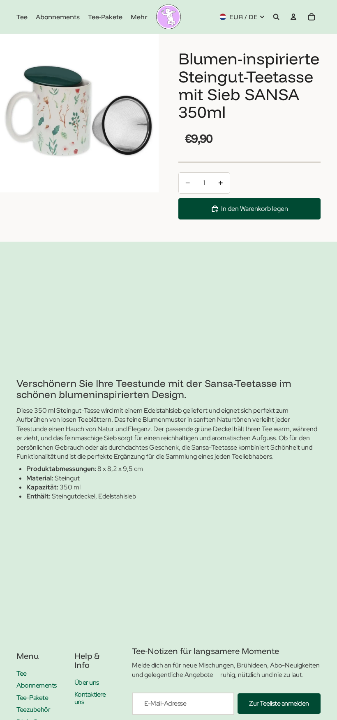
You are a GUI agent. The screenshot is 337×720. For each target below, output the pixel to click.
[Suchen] (276, 17)
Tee (21, 673)
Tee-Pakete (32, 697)
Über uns (86, 682)
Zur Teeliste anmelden (279, 703)
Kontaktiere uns (90, 698)
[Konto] (293, 17)
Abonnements (36, 685)
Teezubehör (33, 709)
